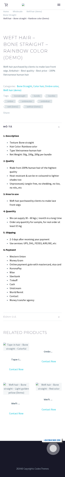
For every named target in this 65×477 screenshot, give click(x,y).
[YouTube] (38, 449)
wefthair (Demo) (34, 106)
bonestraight (19, 96)
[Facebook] (12, 113)
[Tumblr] (26, 113)
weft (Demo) (12, 106)
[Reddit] (36, 113)
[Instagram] (30, 449)
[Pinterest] (21, 113)
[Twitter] (17, 113)
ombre (10, 101)
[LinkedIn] (31, 113)
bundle (37, 96)
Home (57, 9)
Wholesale (18, 11)
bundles (51, 96)
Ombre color (52, 86)
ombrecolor (27, 101)
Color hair (38, 86)
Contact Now (16, 369)
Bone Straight (9, 14)
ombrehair (45, 101)
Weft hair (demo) (34, 11)
